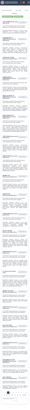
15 (20, 395)
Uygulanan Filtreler (7, 16)
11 (9, 395)
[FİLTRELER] (21, 2)
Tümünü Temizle (18, 16)
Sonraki (24, 395)
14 (17, 395)
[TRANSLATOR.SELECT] (24, 2)
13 (14, 395)
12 (12, 395)
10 (6, 395)
